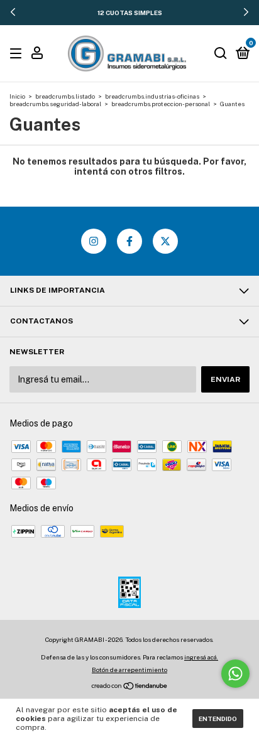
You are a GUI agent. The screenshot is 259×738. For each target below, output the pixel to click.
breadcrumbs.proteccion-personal (160, 103)
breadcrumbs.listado (65, 96)
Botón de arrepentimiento (129, 669)
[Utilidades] (37, 54)
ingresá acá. (201, 657)
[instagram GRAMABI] (93, 241)
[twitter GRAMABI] (165, 241)
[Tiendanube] (130, 687)
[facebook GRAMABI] (129, 241)
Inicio (17, 96)
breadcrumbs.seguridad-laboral (55, 103)
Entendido (218, 718)
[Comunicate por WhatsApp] (235, 673)
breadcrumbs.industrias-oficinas (152, 96)
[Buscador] (220, 54)
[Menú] (17, 54)
